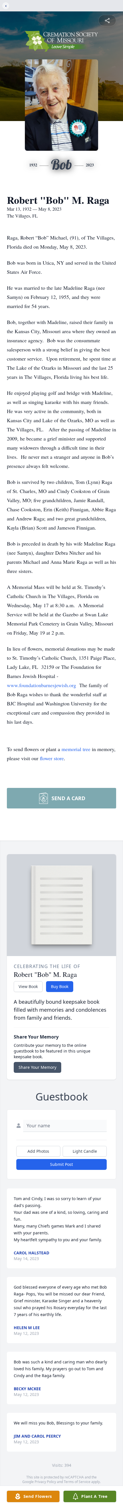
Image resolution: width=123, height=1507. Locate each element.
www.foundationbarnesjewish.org (41, 685)
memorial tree (75, 749)
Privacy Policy (45, 1481)
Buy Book (59, 986)
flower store (52, 758)
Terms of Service (77, 1481)
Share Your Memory (37, 1067)
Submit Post (61, 1164)
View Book (28, 986)
